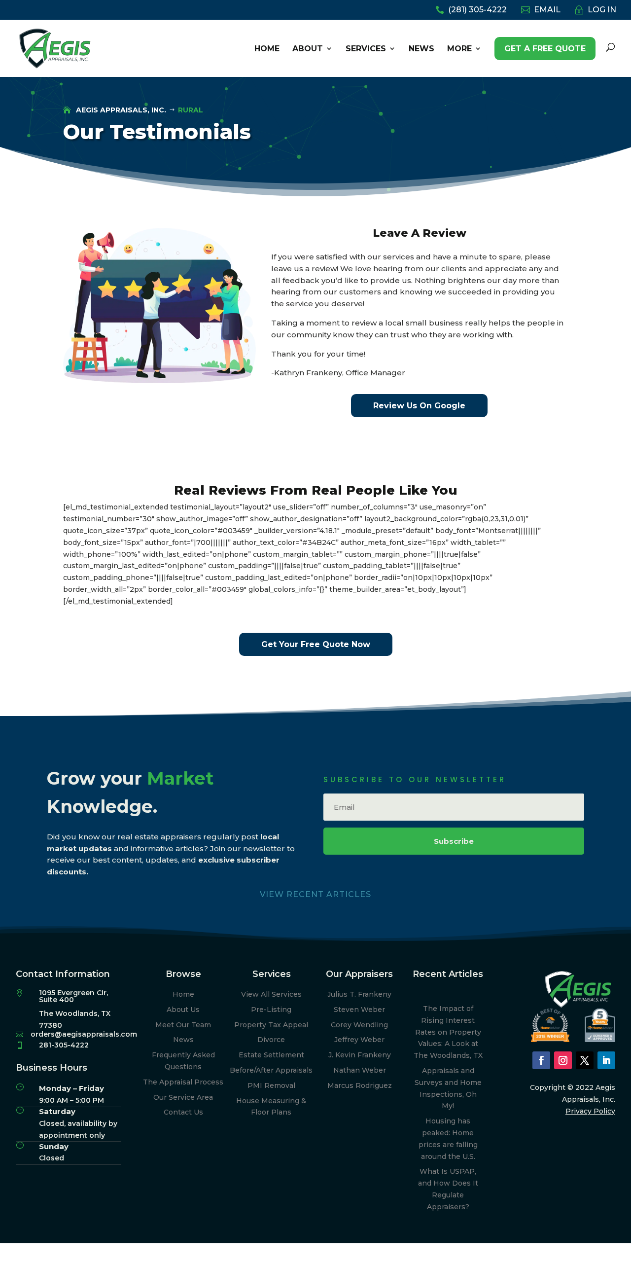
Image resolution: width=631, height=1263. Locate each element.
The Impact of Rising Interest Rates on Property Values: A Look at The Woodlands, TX (448, 1032)
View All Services (271, 994)
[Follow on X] (585, 1060)
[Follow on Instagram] (563, 1060)
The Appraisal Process (183, 1082)
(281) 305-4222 (477, 10)
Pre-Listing (271, 1009)
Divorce (271, 1039)
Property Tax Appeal (271, 1024)
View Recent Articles (315, 894)
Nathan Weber (359, 1070)
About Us (183, 1009)
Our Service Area (183, 1097)
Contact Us (183, 1112)
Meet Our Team (183, 1024)
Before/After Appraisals (271, 1070)
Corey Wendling (359, 1024)
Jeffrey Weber (359, 1039)
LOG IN (602, 10)
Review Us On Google (419, 405)
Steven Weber (359, 1009)
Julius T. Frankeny (359, 994)
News (183, 1039)
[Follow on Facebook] (541, 1060)
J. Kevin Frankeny (359, 1054)
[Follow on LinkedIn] (606, 1060)
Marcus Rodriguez (359, 1085)
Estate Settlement (271, 1054)
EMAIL (547, 10)
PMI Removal (271, 1085)
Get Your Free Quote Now (315, 644)
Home (183, 994)
